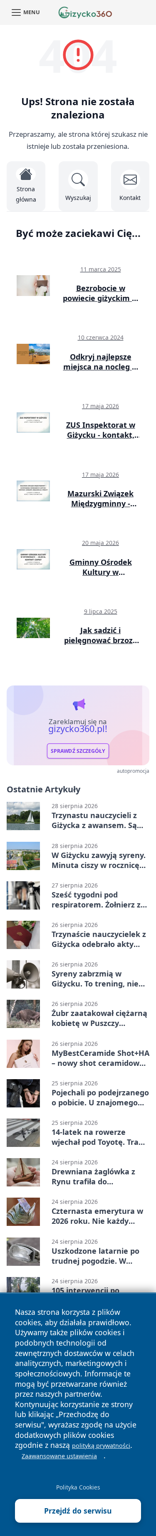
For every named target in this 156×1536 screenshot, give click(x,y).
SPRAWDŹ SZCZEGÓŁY (78, 750)
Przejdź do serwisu (78, 1511)
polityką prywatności (101, 1446)
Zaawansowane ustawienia (59, 1456)
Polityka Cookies (78, 1487)
